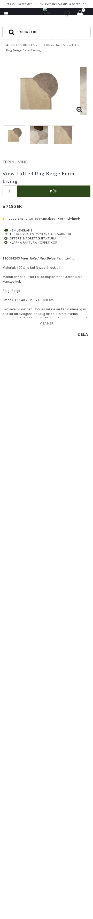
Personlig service (18, 4)
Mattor (38, 45)
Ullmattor (53, 45)
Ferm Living (15, 162)
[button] (67, 14)
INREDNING (21, 45)
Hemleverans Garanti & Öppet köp (61, 4)
